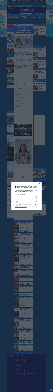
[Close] (40, 184)
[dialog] (26, 196)
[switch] (36, 196)
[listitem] (26, 194)
